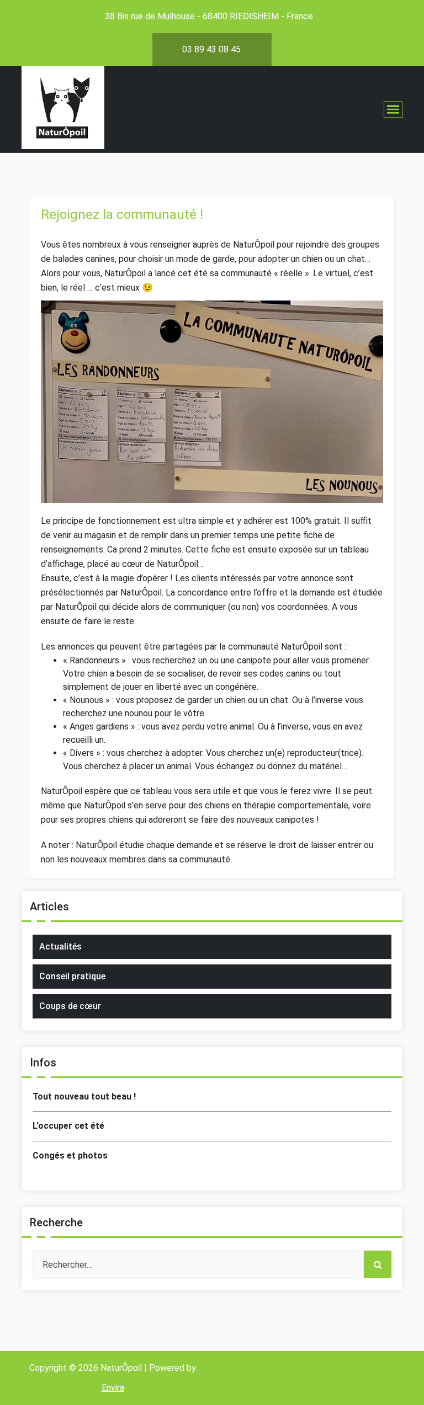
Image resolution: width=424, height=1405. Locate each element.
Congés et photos (70, 1155)
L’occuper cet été (68, 1125)
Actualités (60, 946)
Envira (113, 1387)
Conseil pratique (72, 976)
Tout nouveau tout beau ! (84, 1096)
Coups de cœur (70, 1006)
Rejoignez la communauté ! (122, 214)
